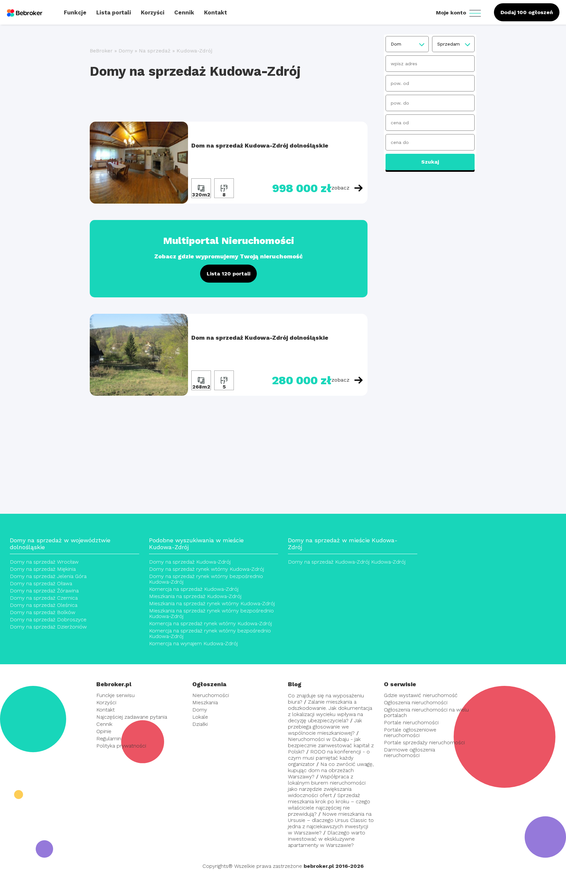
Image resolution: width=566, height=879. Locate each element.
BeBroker (101, 51)
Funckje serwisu (115, 695)
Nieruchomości (210, 695)
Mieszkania (205, 702)
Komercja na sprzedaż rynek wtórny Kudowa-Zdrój (210, 623)
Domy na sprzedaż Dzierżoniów (48, 627)
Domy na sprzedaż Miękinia (43, 569)
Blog (294, 684)
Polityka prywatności (121, 746)
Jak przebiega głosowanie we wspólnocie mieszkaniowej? (325, 726)
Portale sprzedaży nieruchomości (424, 742)
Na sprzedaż (155, 51)
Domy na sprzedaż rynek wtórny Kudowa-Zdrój (206, 569)
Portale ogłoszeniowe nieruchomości (410, 732)
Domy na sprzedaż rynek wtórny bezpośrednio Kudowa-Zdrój (206, 579)
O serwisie (400, 684)
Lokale (200, 717)
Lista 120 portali (228, 273)
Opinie (103, 731)
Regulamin (108, 738)
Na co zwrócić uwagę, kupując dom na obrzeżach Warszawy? (331, 770)
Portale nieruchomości (411, 722)
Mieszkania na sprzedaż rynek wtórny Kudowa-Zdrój (212, 603)
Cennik (104, 724)
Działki (200, 724)
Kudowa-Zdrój (194, 51)
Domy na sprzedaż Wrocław (44, 562)
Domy (126, 51)
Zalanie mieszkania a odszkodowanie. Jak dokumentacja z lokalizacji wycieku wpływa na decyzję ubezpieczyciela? (330, 711)
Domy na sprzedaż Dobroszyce (48, 619)
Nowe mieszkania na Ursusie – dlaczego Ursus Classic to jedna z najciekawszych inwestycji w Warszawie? (331, 823)
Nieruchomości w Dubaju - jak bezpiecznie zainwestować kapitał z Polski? (331, 745)
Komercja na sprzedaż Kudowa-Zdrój (193, 589)
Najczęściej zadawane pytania (131, 717)
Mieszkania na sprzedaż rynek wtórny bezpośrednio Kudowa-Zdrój (211, 613)
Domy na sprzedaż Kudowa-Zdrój (190, 562)
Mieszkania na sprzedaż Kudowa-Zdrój (195, 596)
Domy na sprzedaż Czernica (44, 598)
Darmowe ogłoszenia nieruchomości (409, 752)
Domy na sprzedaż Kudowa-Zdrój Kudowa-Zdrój (347, 562)
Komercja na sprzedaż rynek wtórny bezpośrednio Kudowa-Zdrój (210, 633)
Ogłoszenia (209, 684)
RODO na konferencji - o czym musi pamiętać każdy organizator (329, 758)
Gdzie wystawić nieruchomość (421, 695)
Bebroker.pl (113, 684)
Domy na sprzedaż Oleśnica (43, 605)
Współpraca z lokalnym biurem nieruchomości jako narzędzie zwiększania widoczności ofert (327, 785)
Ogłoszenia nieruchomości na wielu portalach (426, 712)
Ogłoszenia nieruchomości (415, 702)
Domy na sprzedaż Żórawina (44, 591)
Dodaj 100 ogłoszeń (526, 12)
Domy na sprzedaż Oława (41, 583)
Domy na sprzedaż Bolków (42, 612)
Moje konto (452, 13)
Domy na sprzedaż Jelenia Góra (48, 576)
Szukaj (430, 162)
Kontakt (105, 710)
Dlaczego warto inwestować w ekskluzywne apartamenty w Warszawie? (326, 838)
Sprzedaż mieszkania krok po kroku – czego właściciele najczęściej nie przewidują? (329, 804)
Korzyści (106, 702)
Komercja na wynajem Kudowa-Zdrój (193, 643)
